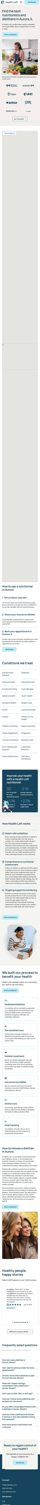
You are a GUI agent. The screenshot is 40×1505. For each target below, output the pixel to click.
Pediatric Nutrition (10, 726)
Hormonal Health (28, 709)
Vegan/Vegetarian (10, 733)
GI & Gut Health (8, 682)
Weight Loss (26, 702)
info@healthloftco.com (9, 1485)
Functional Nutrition (25, 748)
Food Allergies (27, 689)
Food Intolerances (10, 756)
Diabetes (25, 672)
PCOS (4, 709)
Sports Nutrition (28, 726)
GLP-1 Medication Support (9, 748)
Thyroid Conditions (10, 740)
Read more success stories (18, 1331)
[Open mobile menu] (21, 2)
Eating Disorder (28, 682)
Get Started (32, 2)
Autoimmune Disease (7, 673)
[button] (20, 1361)
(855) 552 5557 (7, 1488)
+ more (28, 111)
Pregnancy (26, 733)
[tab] (12, 1322)
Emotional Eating (9, 689)
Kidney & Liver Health (27, 717)
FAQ (3, 1501)
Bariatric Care (27, 740)
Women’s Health (9, 702)
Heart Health (27, 696)
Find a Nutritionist (10, 917)
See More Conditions (26, 757)
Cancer (5, 716)
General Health (8, 696)
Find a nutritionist (10, 34)
